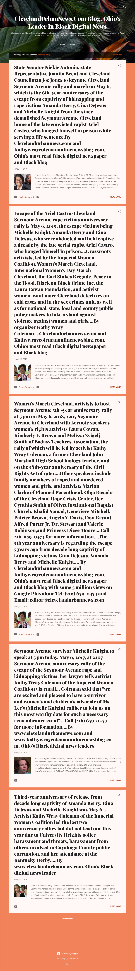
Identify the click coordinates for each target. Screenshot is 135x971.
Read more (115, 197)
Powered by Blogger (69, 954)
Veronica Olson (73, 959)
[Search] (124, 7)
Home (62, 44)
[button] (119, 66)
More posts (67, 918)
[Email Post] (37, 198)
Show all (117, 55)
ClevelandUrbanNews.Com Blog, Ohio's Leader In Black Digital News (67, 22)
